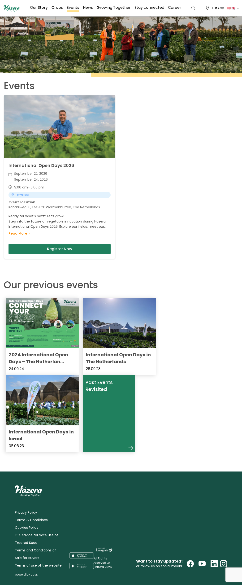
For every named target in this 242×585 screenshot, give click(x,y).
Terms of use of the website (38, 565)
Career (174, 7)
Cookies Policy (26, 527)
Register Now (59, 249)
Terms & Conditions (31, 520)
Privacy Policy (26, 512)
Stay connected (149, 7)
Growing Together (114, 7)
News (88, 7)
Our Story (39, 7)
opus (34, 574)
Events (73, 7)
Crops (57, 7)
